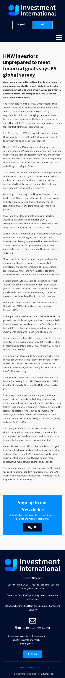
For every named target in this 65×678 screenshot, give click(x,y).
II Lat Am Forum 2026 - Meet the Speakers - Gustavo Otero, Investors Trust (32, 586)
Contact (11, 667)
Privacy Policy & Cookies (34, 667)
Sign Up (32, 527)
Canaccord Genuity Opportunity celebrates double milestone (32, 597)
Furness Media (49, 674)
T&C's (55, 667)
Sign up (32, 654)
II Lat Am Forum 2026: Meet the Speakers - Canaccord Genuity (32, 608)
